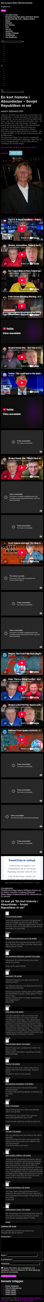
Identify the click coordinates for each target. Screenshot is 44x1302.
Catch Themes (28, 1300)
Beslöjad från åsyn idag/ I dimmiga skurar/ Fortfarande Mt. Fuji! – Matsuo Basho (22, 18)
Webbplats (5, 1264)
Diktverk (8, 23)
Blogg (7, 21)
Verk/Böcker (10, 35)
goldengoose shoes (13, 1210)
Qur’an (8, 29)
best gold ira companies (14, 1084)
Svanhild (9, 31)
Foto (7, 27)
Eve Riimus (10, 25)
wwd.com (9, 976)
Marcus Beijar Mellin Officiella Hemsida (16, 3)
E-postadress (7, 1259)
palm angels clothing (13, 1155)
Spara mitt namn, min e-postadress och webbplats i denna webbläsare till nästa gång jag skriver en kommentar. (20, 1270)
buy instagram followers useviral (18, 956)
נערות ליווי (10, 916)
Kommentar (6, 1237)
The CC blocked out (13, 1288)
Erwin (7, 1106)
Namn (4, 1255)
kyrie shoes (10, 1012)
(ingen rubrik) (10, 1290)
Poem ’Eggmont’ (12, 1286)
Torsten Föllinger (12, 33)
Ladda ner (16, 153)
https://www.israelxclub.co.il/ (16, 938)
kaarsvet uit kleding (13, 1188)
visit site (8, 1131)
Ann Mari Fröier (11, 15)
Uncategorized (7, 888)
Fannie (8, 1064)
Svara (7, 932)
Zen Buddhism (11, 37)
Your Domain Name (13, 1044)
